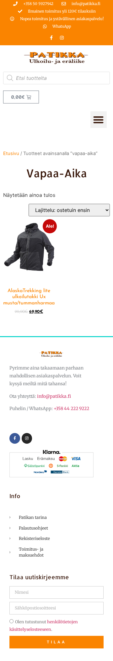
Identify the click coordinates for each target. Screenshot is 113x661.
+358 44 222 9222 (71, 408)
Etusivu (11, 153)
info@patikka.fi (54, 396)
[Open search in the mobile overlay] (56, 78)
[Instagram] (61, 37)
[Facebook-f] (51, 37)
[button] (98, 119)
